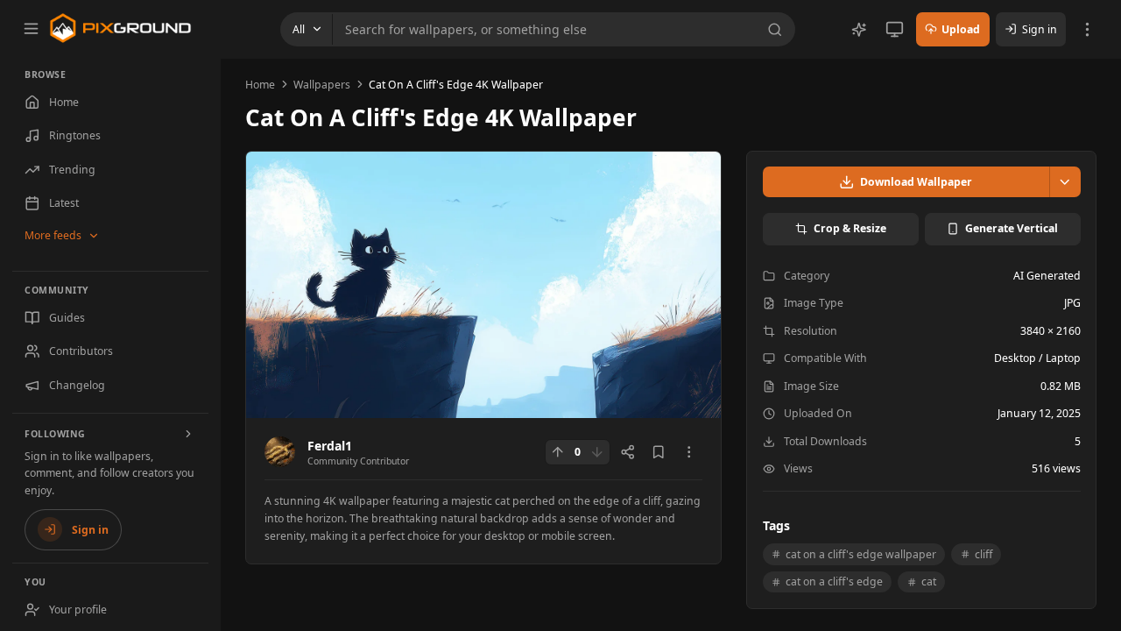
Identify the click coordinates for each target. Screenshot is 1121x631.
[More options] (689, 452)
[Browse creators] (189, 434)
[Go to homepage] (120, 28)
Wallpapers (321, 84)
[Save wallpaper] (659, 452)
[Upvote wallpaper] (558, 452)
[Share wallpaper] (628, 452)
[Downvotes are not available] (597, 452)
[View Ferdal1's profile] (279, 451)
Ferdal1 (329, 445)
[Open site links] (1087, 29)
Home (260, 84)
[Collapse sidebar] (30, 28)
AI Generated (1047, 275)
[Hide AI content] (859, 30)
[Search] (778, 30)
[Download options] (1065, 182)
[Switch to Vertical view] (894, 29)
